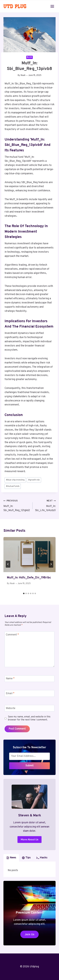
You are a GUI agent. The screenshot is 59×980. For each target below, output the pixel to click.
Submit (29, 765)
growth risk (34, 480)
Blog (29, 57)
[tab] (23, 593)
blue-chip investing (15, 480)
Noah (23, 75)
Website (10, 708)
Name (10, 678)
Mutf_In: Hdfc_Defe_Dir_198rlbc (29, 578)
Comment (12, 634)
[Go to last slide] (8, 564)
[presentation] (29, 554)
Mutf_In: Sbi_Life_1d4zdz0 (45, 506)
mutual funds (12, 486)
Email (10, 693)
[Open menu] (52, 6)
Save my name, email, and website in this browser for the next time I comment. (29, 718)
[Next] (51, 564)
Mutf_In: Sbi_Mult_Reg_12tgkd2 (16, 506)
